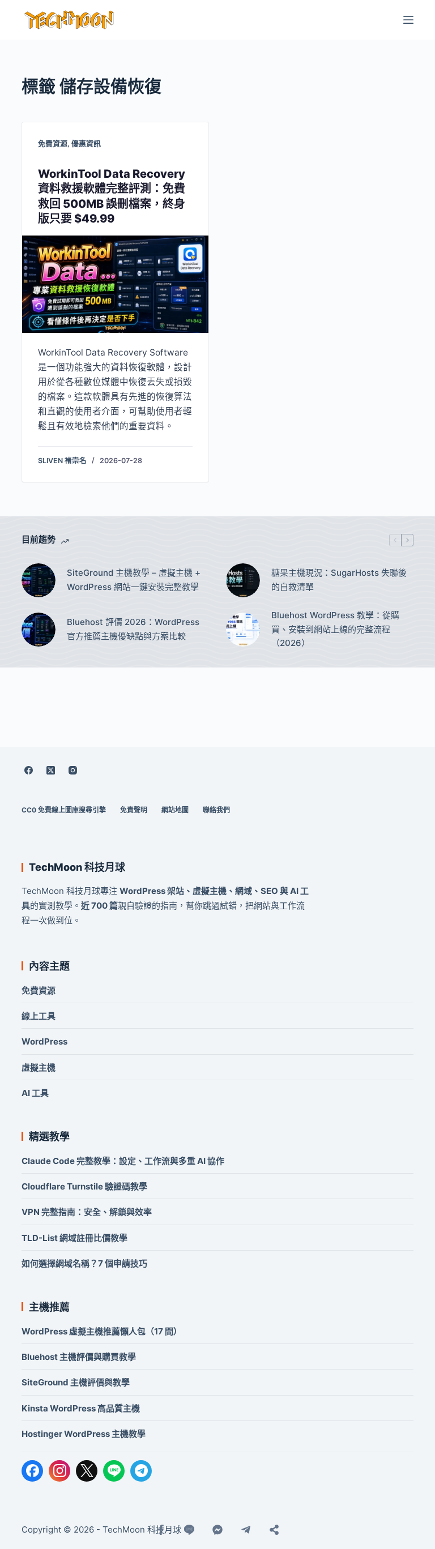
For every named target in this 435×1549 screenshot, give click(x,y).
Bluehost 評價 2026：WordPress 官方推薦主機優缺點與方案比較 (133, 629)
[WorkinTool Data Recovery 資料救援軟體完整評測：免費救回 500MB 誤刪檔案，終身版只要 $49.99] (115, 284)
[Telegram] (141, 1471)
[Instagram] (72, 770)
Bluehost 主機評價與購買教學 (79, 1356)
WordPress (44, 1041)
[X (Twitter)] (50, 770)
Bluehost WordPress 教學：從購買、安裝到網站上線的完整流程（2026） (335, 629)
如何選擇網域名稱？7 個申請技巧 (84, 1263)
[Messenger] (217, 1529)
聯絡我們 (216, 810)
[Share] (274, 1529)
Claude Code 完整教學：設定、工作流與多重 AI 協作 (123, 1161)
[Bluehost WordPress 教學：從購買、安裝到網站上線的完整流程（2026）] (243, 630)
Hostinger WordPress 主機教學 (84, 1433)
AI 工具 (35, 1093)
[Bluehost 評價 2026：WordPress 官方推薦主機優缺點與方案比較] (39, 630)
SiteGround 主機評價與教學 (76, 1382)
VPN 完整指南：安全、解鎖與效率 (87, 1211)
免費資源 (52, 143)
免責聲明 (133, 810)
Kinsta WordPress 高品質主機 (81, 1408)
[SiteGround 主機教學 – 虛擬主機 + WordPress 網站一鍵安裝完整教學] (39, 580)
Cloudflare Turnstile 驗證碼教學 (84, 1186)
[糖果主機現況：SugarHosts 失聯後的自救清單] (243, 580)
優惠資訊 (86, 143)
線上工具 (39, 1016)
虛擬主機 (39, 1067)
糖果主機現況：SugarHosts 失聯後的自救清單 (339, 579)
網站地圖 (175, 810)
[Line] (189, 1529)
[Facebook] (28, 770)
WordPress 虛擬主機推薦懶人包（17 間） (102, 1331)
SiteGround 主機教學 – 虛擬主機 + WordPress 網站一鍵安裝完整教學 (134, 579)
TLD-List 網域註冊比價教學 (74, 1238)
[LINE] (114, 1471)
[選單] (408, 20)
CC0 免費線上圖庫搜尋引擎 (64, 810)
